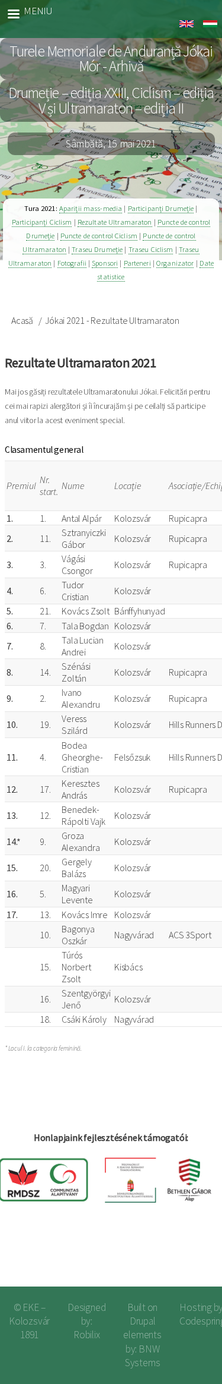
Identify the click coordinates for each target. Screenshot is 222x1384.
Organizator (175, 262)
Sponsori (105, 262)
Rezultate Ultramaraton (115, 221)
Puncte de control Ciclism (98, 235)
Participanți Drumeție (161, 208)
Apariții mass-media (90, 208)
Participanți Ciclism (42, 221)
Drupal (143, 1321)
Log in (194, 1258)
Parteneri (137, 262)
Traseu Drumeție (97, 249)
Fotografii (71, 262)
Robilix (86, 1334)
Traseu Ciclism (150, 249)
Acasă (22, 320)
